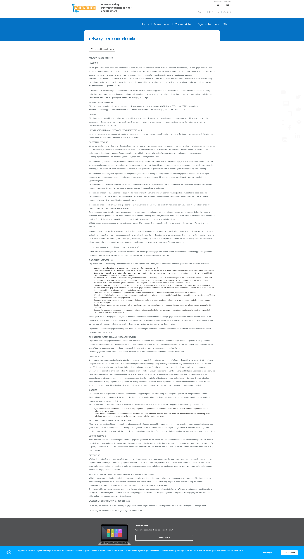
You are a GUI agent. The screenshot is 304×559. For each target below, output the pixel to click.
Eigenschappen (208, 24)
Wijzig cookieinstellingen (102, 49)
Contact (227, 12)
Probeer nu (164, 538)
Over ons (202, 12)
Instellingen (267, 553)
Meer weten (162, 24)
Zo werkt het (184, 24)
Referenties (214, 12)
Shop (226, 24)
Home (145, 24)
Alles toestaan (289, 553)
